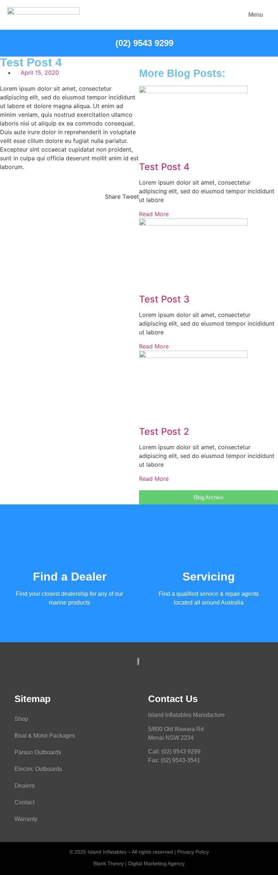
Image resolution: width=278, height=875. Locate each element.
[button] (113, 192)
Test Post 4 (164, 166)
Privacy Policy (193, 852)
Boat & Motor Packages (44, 735)
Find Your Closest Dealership (70, 586)
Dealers (24, 786)
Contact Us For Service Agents (208, 586)
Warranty (25, 819)
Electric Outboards (38, 769)
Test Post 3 (164, 299)
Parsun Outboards (37, 752)
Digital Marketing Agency (156, 863)
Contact (24, 802)
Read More (154, 214)
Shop (21, 719)
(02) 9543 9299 (181, 751)
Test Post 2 (164, 431)
